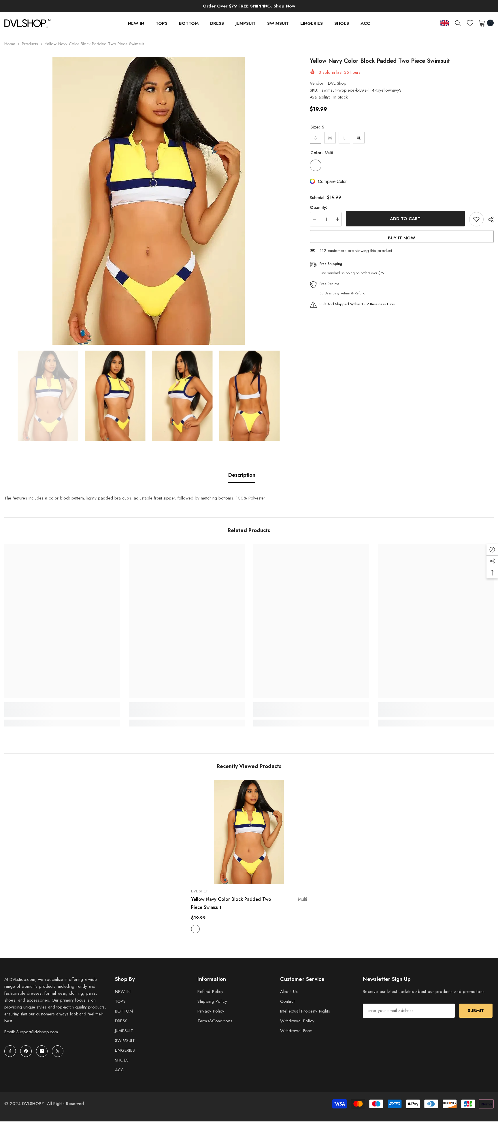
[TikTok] (42, 1051)
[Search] (458, 23)
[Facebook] (10, 1051)
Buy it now (401, 238)
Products (30, 44)
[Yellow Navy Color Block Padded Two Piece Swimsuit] (249, 832)
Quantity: (318, 207)
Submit (476, 1010)
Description (241, 475)
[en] (444, 23)
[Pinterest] (26, 1051)
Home (9, 44)
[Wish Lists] (470, 23)
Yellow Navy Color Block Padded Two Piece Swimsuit (249, 903)
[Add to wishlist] (476, 219)
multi (195, 929)
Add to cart (405, 218)
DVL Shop (337, 83)
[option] (148, 201)
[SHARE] (489, 219)
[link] (62, 713)
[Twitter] (57, 1051)
